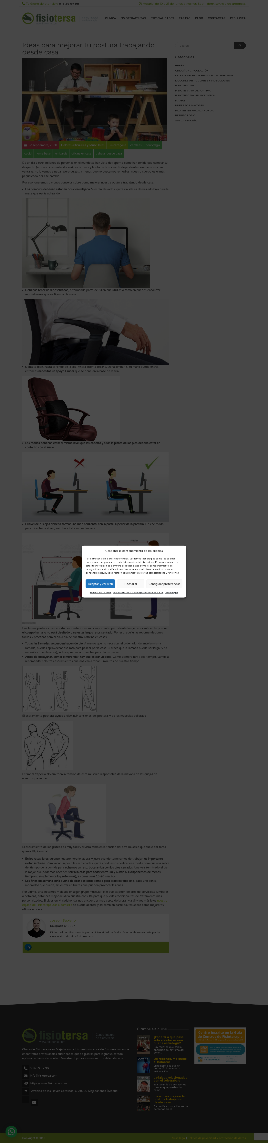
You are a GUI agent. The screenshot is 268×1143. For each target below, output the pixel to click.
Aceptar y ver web (100, 584)
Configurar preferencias (164, 584)
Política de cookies (100, 592)
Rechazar (130, 584)
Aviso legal (171, 592)
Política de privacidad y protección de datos (138, 592)
